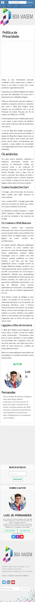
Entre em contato (10, 530)
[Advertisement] (17, 58)
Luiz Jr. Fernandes (27, 571)
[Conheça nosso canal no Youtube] (13, 583)
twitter (13, 537)
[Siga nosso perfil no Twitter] (4, 583)
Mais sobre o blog (25, 530)
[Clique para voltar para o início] (18, 562)
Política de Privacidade (26, 5)
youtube (22, 537)
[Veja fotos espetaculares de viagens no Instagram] (8, 583)
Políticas (25, 575)
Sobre (4, 5)
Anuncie (16, 5)
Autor (4, 575)
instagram (17, 537)
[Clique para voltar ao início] (17, 16)
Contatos (9, 5)
